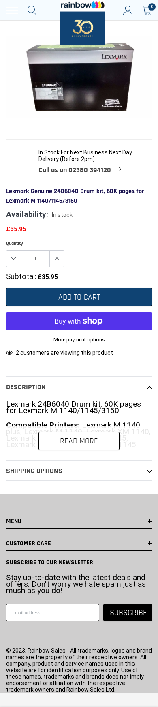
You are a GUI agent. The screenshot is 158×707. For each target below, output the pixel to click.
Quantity (14, 243)
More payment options (79, 339)
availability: (27, 214)
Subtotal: (21, 276)
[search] (32, 10)
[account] (128, 10)
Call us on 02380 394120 (74, 170)
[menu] (12, 10)
